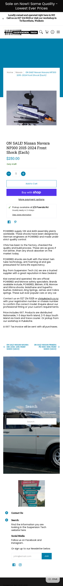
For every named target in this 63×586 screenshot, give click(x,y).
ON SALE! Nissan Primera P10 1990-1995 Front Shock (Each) (45, 347)
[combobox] (31, 421)
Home (10, 72)
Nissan (19, 72)
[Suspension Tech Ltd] (20, 32)
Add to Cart (31, 183)
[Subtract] (8, 174)
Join (46, 556)
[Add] (23, 174)
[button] (47, 32)
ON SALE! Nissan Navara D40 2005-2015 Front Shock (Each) (17, 347)
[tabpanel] (31, 279)
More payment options (31, 199)
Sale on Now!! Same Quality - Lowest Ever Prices (31, 6)
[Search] (41, 32)
